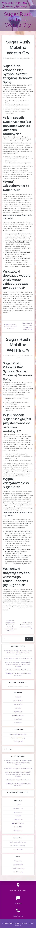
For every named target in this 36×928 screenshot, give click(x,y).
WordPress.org (18, 872)
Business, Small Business (18, 734)
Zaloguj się (18, 861)
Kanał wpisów (18, 864)
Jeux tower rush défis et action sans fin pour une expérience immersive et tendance (18, 664)
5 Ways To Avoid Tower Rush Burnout (18, 670)
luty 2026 (18, 708)
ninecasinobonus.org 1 (18, 738)
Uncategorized (18, 741)
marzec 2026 (18, 704)
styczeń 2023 (18, 719)
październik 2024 (18, 715)
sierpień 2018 (18, 723)
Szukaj (29, 639)
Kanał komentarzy (18, 868)
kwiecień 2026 (18, 701)
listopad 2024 (18, 712)
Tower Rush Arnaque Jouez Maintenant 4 (18, 658)
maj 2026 (18, 697)
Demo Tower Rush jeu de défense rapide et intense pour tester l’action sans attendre (18, 653)
